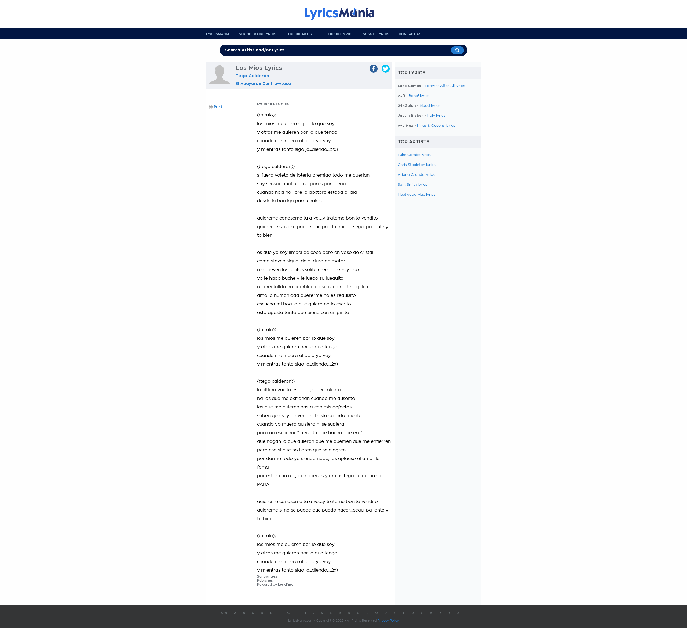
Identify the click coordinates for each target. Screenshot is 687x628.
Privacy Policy (388, 620)
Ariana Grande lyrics (416, 175)
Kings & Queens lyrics (436, 125)
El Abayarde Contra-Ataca (263, 83)
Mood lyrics (430, 106)
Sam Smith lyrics (412, 185)
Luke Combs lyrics (414, 155)
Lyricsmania (217, 34)
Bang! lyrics (419, 96)
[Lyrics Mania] (343, 14)
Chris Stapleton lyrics (417, 165)
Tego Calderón (252, 76)
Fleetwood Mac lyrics (417, 194)
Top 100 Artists (301, 34)
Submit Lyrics (376, 34)
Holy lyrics (436, 116)
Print (218, 106)
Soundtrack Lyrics (257, 34)
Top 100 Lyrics (339, 34)
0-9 (224, 612)
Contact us (410, 34)
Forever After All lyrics (445, 86)
